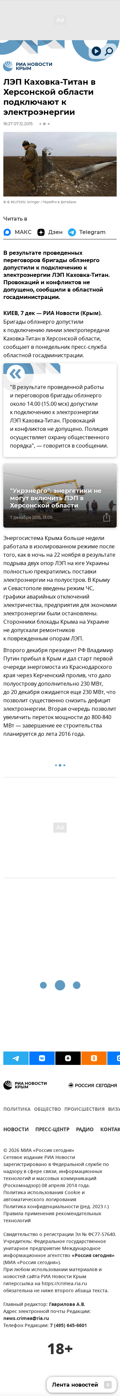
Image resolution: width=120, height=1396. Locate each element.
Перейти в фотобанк (59, 202)
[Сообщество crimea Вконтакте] (42, 1058)
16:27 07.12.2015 (18, 123)
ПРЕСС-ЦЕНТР (52, 1130)
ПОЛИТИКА (17, 1109)
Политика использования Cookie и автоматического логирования (44, 1196)
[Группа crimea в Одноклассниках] (94, 1058)
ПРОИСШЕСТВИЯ (84, 1109)
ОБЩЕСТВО (47, 1109)
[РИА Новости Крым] (27, 66)
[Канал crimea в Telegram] (16, 1058)
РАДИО (85, 1130)
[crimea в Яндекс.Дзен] (68, 1058)
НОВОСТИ (16, 1130)
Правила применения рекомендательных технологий (52, 1217)
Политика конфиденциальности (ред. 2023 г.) (56, 1207)
